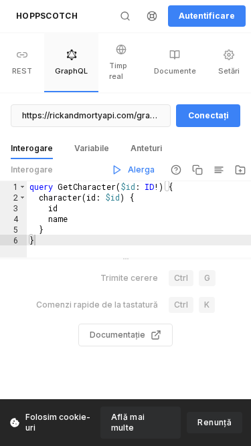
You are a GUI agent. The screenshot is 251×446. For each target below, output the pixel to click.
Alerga (141, 169)
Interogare (32, 169)
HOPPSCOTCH (47, 16)
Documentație (117, 335)
